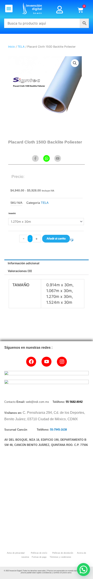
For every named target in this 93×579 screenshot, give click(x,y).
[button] (9, 8)
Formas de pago (38, 557)
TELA (21, 46)
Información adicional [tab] (23, 263)
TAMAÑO (12, 213)
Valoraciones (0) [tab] (20, 271)
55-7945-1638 (58, 429)
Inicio (11, 46)
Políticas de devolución (62, 553)
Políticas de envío (38, 553)
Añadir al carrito (56, 238)
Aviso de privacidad (15, 553)
